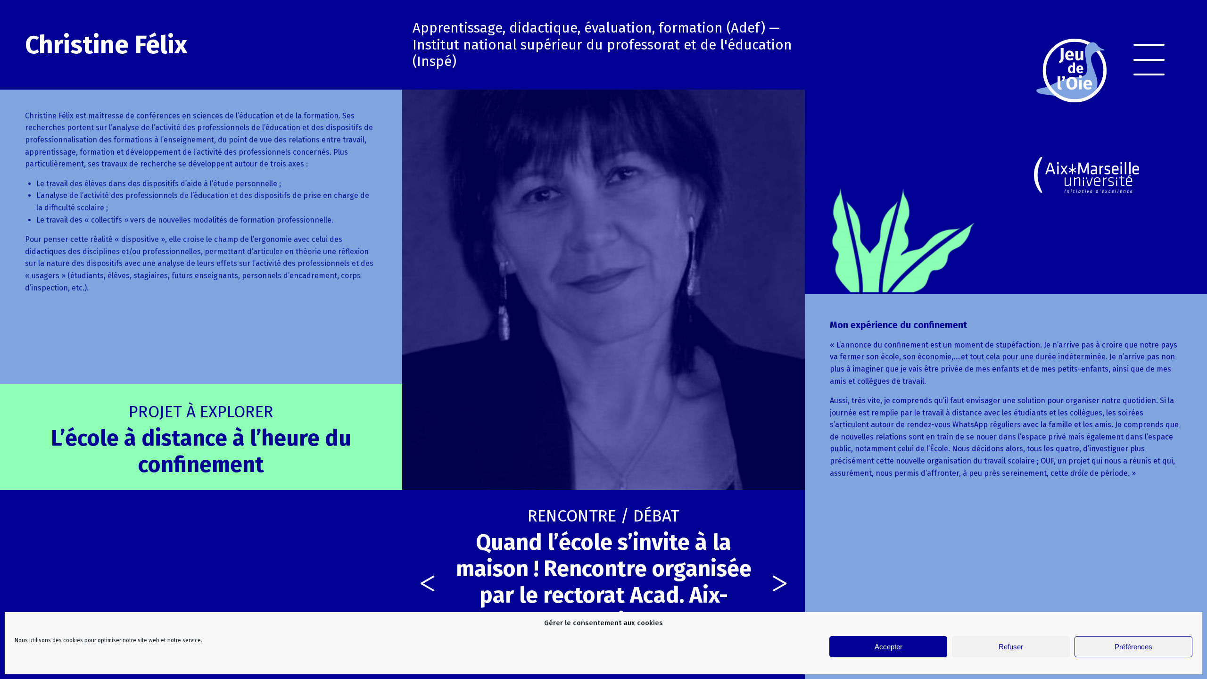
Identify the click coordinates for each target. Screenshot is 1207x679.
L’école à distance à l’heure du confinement (201, 440)
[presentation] (427, 584)
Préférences (1133, 647)
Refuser (1011, 647)
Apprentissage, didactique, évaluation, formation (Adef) (589, 28)
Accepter (888, 647)
